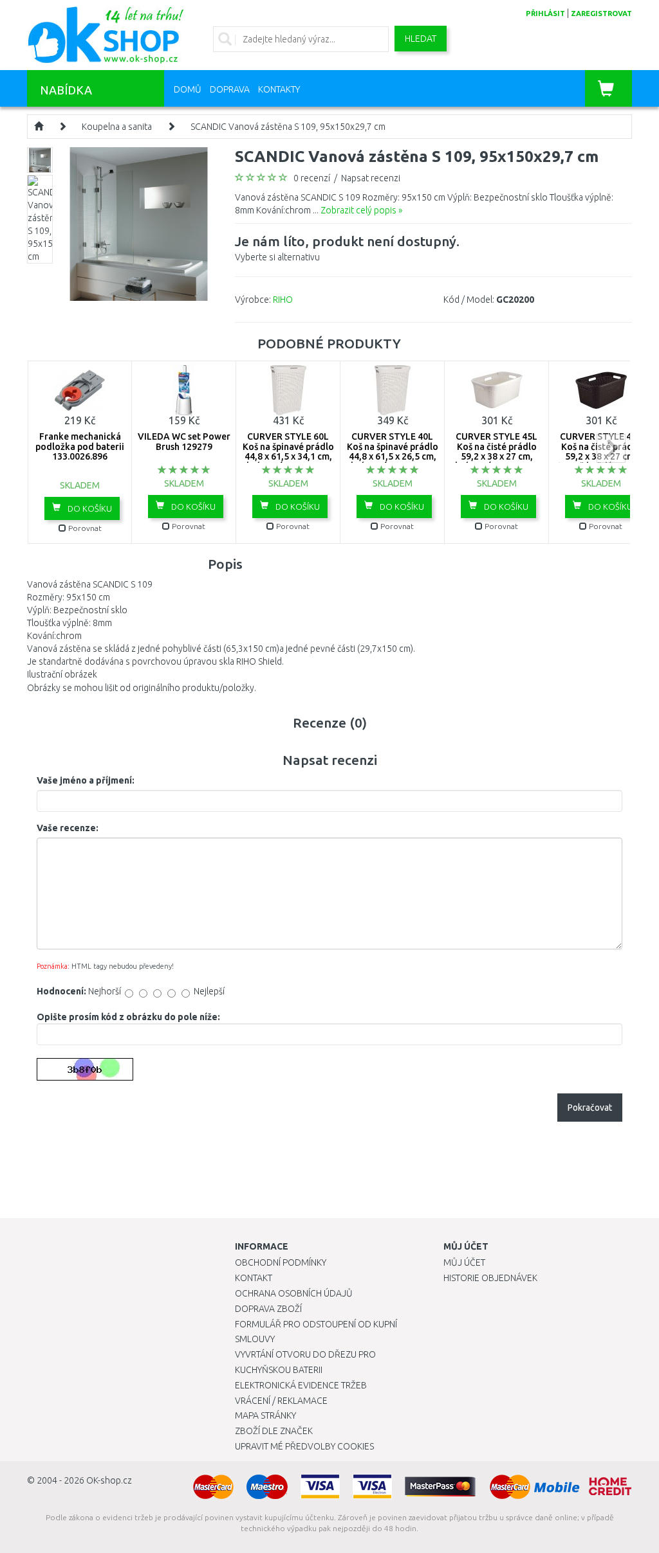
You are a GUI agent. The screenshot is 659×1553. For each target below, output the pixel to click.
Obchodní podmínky (280, 1262)
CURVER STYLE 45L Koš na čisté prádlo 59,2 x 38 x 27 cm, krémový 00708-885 (497, 451)
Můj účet (464, 1262)
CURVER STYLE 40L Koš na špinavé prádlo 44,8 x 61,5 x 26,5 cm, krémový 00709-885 (392, 451)
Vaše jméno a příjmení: (86, 780)
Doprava (230, 89)
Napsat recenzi (370, 178)
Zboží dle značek (274, 1431)
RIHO (283, 299)
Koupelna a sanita (117, 126)
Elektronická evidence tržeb (301, 1385)
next (611, 448)
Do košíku (89, 508)
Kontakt (253, 1278)
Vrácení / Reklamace (281, 1401)
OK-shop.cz (109, 1480)
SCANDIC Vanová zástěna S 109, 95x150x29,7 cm (287, 126)
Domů (187, 89)
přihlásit (545, 13)
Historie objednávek (490, 1278)
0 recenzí (311, 178)
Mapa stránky (265, 1415)
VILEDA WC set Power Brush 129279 (184, 441)
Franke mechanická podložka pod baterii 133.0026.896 (79, 446)
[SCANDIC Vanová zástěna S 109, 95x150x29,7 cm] (139, 223)
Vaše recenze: (67, 828)
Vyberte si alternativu (347, 247)
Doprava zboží (268, 1309)
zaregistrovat (601, 13)
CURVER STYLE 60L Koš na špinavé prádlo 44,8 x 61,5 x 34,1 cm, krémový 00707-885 (288, 451)
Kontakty (279, 89)
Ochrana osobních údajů (294, 1293)
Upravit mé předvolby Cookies (304, 1446)
